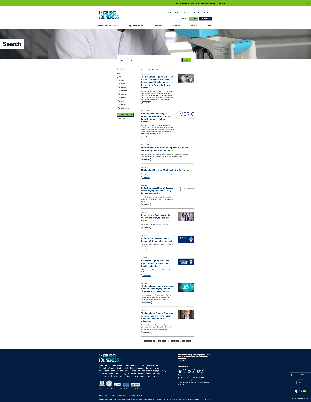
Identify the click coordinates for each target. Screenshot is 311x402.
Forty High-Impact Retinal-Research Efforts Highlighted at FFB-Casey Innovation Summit (157, 191)
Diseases (123, 97)
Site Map (139, 395)
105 (159, 341)
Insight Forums (125, 108)
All (120, 77)
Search (186, 60)
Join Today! (222, 3)
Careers (107, 395)
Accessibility (121, 395)
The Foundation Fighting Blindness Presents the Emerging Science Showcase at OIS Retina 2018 (157, 289)
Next (189, 341)
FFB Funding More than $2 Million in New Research (164, 170)
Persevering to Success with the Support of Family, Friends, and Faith (155, 218)
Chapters (123, 104)
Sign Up (182, 360)
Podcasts (123, 87)
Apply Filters (124, 114)
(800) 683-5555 (184, 375)
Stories (123, 83)
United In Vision (169, 13)
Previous (149, 341)
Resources (124, 90)
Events (122, 101)
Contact (101, 395)
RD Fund (177, 13)
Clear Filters (121, 118)
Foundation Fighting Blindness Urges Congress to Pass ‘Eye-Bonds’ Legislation (155, 263)
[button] (182, 18)
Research (123, 94)
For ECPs (194, 13)
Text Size (300, 379)
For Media (114, 395)
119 (183, 341)
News (122, 80)
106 (164, 341)
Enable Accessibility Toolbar (300, 398)
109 (177, 341)
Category (120, 73)
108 (173, 341)
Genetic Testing (185, 13)
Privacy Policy (131, 395)
